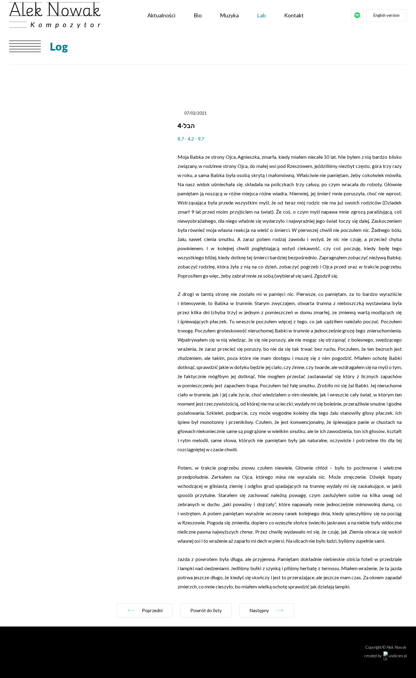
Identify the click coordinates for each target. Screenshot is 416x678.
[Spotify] (357, 15)
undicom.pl (397, 655)
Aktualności (161, 15)
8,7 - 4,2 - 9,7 (191, 138)
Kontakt (294, 15)
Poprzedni (152, 610)
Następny (259, 610)
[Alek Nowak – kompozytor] (54, 15)
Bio (198, 15)
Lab (261, 15)
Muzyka (229, 15)
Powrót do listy (206, 610)
